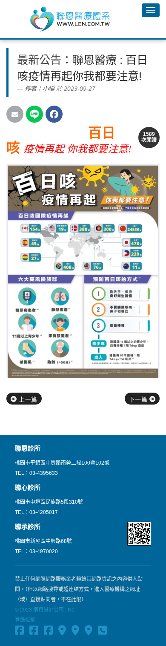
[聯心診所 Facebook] (33, 631)
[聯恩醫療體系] (71, 19)
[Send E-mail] (14, 114)
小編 (48, 88)
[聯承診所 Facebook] (48, 631)
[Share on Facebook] (54, 114)
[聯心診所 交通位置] (75, 631)
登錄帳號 (25, 620)
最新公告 (39, 60)
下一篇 (139, 399)
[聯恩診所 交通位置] (62, 631)
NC (71, 610)
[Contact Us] (102, 631)
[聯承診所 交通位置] (88, 631)
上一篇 (27, 399)
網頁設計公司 (48, 610)
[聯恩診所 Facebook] (19, 631)
